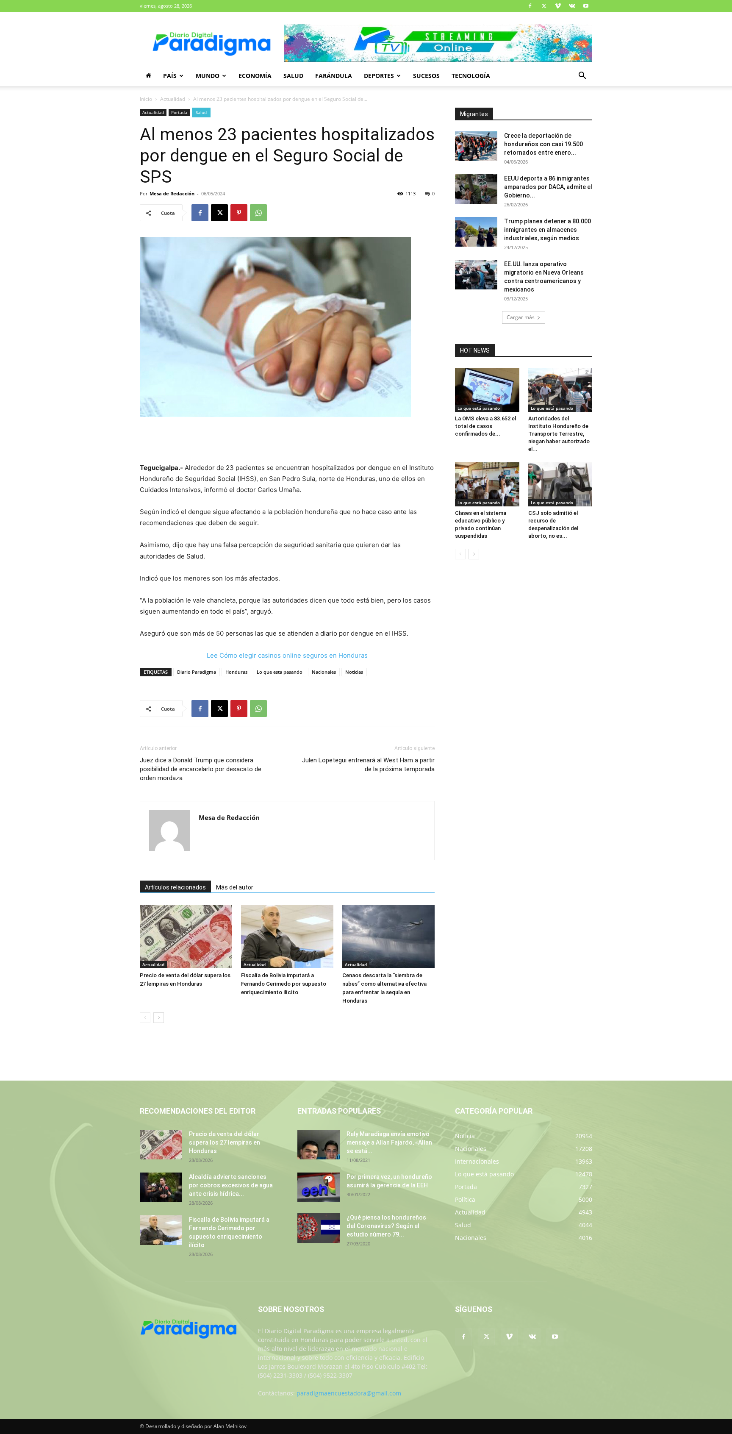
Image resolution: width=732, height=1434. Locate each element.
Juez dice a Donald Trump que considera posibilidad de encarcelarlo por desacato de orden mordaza (200, 769)
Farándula (333, 76)
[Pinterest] (238, 212)
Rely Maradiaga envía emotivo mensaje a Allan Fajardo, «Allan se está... (389, 1142)
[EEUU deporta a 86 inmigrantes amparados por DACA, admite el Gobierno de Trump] (476, 189)
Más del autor (234, 887)
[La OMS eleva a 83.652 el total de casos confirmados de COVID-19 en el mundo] (487, 390)
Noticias (354, 672)
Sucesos (426, 76)
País (170, 76)
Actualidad (172, 99)
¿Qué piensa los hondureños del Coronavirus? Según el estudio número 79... (386, 1226)
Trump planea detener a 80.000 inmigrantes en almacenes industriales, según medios (547, 230)
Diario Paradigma (196, 672)
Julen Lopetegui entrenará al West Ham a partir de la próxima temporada (368, 764)
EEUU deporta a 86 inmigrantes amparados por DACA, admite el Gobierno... (548, 187)
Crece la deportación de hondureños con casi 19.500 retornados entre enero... (543, 144)
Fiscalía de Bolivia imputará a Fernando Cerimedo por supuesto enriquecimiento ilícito (283, 983)
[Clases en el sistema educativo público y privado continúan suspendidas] (487, 484)
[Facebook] (530, 6)
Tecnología (471, 76)
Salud (293, 76)
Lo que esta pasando (279, 672)
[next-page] (158, 1017)
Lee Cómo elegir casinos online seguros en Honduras (287, 655)
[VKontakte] (572, 6)
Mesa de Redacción (172, 193)
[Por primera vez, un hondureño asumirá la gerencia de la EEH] (318, 1187)
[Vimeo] (558, 6)
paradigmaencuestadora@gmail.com (349, 1393)
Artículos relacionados (175, 887)
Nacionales (324, 672)
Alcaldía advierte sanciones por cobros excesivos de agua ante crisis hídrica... (231, 1185)
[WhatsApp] (258, 212)
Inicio (146, 99)
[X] (544, 6)
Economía (255, 76)
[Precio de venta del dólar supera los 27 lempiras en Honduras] (186, 936)
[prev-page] (145, 1017)
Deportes (379, 76)
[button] (582, 76)
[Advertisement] (287, 440)
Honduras (236, 672)
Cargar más (521, 317)
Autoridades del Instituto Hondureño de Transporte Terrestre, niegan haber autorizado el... (559, 433)
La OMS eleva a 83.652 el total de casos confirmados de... (485, 426)
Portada (179, 112)
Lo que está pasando (479, 408)
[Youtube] (586, 6)
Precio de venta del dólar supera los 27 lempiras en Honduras (224, 1142)
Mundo (207, 76)
